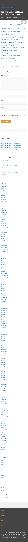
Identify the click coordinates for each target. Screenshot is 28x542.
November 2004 (4, 412)
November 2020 (4, 277)
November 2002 (4, 416)
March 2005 (3, 406)
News (11, 24)
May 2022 (3, 238)
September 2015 (4, 395)
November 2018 (4, 330)
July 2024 (3, 190)
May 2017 (3, 364)
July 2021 (3, 260)
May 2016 (3, 377)
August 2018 (4, 336)
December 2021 (4, 249)
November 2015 (4, 390)
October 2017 (4, 353)
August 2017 (4, 358)
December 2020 (4, 275)
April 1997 (3, 434)
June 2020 (3, 288)
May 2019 (3, 316)
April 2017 (3, 366)
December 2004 (4, 410)
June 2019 (3, 314)
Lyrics (2, 469)
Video (2, 479)
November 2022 (4, 227)
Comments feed (4, 495)
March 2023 (3, 223)
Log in (2, 490)
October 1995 (4, 445)
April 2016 (3, 379)
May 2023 (3, 221)
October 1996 (4, 440)
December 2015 (4, 388)
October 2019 (4, 306)
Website (2, 107)
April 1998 (3, 423)
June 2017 (3, 362)
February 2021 (4, 271)
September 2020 (4, 282)
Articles (2, 460)
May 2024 (3, 195)
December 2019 (4, 301)
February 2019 (4, 323)
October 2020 (4, 280)
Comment (3, 75)
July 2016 (3, 373)
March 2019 (3, 321)
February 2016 (4, 384)
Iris (8, 66)
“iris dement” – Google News (13, 31)
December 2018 (4, 327)
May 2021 (3, 264)
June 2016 (3, 375)
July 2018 (3, 338)
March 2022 (3, 243)
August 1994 (4, 447)
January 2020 (4, 299)
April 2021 (3, 267)
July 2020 (3, 286)
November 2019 (4, 303)
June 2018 (3, 340)
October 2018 (4, 332)
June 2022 (3, 236)
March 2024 (3, 199)
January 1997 (4, 438)
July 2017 (3, 360)
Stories (16, 66)
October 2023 (4, 210)
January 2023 (4, 225)
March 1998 (3, 425)
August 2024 (4, 188)
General (2, 464)
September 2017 (4, 356)
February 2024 (4, 201)
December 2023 (4, 206)
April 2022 (3, 240)
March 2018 (3, 347)
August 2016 (4, 371)
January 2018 (4, 351)
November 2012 (4, 397)
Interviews (3, 466)
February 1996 (4, 443)
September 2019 (4, 308)
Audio (2, 462)
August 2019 (4, 310)
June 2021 (3, 262)
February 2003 (4, 414)
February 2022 (4, 245)
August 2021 (4, 258)
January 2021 (4, 273)
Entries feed (3, 492)
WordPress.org (4, 497)
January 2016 (4, 386)
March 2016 (3, 382)
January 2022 (4, 247)
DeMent (3, 66)
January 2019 (4, 325)
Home (2, 17)
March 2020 (3, 295)
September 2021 (4, 256)
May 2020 (3, 290)
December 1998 (4, 421)
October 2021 (4, 254)
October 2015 (4, 393)
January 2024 (4, 204)
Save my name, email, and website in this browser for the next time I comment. (13, 116)
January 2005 (4, 408)
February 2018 (4, 349)
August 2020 (4, 284)
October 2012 (4, 399)
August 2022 (4, 232)
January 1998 (4, 429)
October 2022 (4, 230)
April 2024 (3, 197)
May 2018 (3, 343)
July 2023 (3, 217)
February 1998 (4, 427)
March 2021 (3, 269)
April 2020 (3, 293)
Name (2, 94)
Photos (2, 475)
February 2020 (4, 297)
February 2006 (4, 403)
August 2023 (4, 214)
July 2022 (3, 234)
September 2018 (4, 334)
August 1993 (4, 449)
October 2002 (4, 419)
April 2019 (3, 319)
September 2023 (4, 212)
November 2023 (4, 208)
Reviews (3, 477)
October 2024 (4, 186)
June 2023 (3, 219)
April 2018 (3, 345)
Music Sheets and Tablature (7, 471)
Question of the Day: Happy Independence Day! (12, 28)
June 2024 (3, 193)
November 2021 (4, 251)
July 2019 (3, 312)
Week (21, 66)
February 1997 (4, 436)
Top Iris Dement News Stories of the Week (11, 141)
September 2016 (4, 369)
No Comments (18, 24)
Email (2, 100)
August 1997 (4, 432)
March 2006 (3, 401)
